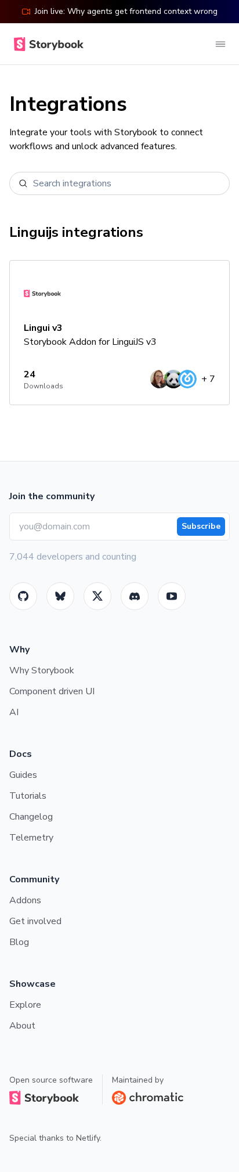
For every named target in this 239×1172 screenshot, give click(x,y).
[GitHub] (23, 596)
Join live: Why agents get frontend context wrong (126, 11)
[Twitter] (97, 596)
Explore (25, 1004)
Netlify (88, 1138)
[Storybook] (135, 596)
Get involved (35, 921)
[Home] (46, 44)
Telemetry (31, 837)
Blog (19, 942)
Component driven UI (52, 691)
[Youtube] (172, 596)
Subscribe (201, 526)
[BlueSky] (60, 596)
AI (14, 712)
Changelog (31, 816)
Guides (23, 775)
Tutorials (27, 795)
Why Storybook (41, 670)
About (22, 1025)
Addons (25, 900)
